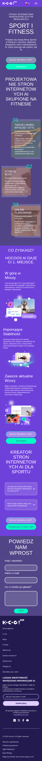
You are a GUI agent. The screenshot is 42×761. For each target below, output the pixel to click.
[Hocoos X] (19, 720)
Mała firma (7, 650)
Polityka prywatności (10, 745)
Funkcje (5, 645)
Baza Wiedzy (7, 753)
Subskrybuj (21, 703)
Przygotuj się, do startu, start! (21, 527)
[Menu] (36, 3)
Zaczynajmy (21, 66)
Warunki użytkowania (11, 742)
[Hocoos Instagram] (14, 720)
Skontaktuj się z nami (10, 672)
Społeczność (7, 661)
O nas (5, 634)
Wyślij (21, 611)
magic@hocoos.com (21, 714)
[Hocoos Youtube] (27, 720)
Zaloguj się (7, 666)
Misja (5, 639)
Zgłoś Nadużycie (9, 749)
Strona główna (8, 628)
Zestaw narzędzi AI (9, 655)
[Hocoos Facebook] (23, 720)
